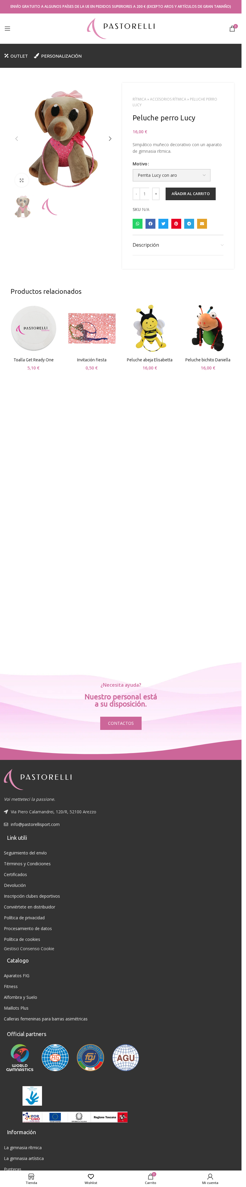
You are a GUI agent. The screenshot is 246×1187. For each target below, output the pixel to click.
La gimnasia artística (24, 1158)
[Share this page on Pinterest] (176, 224)
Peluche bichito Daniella (207, 359)
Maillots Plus (16, 1008)
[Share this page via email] (202, 224)
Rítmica (139, 99)
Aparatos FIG (16, 975)
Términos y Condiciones (27, 863)
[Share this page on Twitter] (163, 224)
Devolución (15, 885)
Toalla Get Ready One (34, 359)
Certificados (15, 874)
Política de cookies (22, 939)
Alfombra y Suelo (20, 997)
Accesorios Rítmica (168, 99)
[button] (16, 139)
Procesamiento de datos (28, 928)
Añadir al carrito (191, 193)
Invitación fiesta (91, 359)
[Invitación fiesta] (92, 328)
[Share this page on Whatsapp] (137, 224)
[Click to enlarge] (21, 180)
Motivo (140, 164)
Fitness (11, 986)
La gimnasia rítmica (23, 1147)
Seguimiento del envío (25, 853)
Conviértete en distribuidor (29, 907)
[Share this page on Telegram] (189, 224)
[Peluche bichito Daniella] (208, 328)
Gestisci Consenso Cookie (29, 948)
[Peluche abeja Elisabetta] (150, 328)
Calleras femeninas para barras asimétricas (46, 1019)
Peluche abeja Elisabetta (149, 359)
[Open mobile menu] (8, 29)
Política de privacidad (24, 917)
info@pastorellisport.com (35, 824)
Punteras (12, 1169)
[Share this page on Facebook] (150, 224)
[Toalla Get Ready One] (34, 328)
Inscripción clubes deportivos (32, 896)
